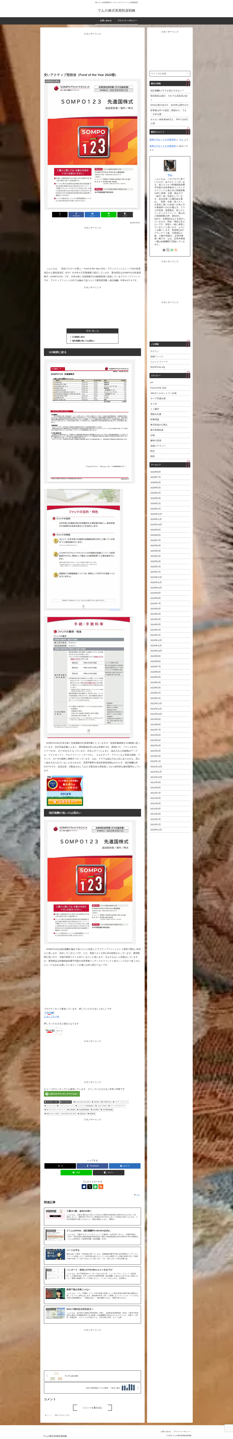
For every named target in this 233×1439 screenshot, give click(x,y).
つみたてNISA (102, 1106)
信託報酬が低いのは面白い (83, 341)
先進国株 (72, 1110)
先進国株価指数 (84, 1110)
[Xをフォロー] (89, 1186)
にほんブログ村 (51, 1016)
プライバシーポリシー (181, 1431)
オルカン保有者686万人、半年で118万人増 (169, 121)
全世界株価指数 (108, 1110)
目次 (88, 330)
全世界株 (96, 1110)
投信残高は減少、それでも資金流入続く (168, 98)
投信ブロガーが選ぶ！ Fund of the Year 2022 (61, 1114)
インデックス (50, 1106)
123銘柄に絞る (78, 337)
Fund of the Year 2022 (82, 1102)
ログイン (154, 351)
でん (181, 139)
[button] (125, 214)
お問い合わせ (166, 1431)
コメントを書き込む (92, 1407)
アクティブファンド (121, 1102)
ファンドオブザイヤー (117, 1106)
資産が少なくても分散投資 (163, 139)
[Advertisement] (92, 53)
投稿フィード (156, 356)
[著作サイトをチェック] (84, 1186)
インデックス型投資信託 (85, 1106)
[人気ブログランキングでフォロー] (62, 1093)
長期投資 (92, 1114)
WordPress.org (157, 367)
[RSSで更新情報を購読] (100, 1186)
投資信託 (83, 1114)
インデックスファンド (66, 1106)
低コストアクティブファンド (55, 1110)
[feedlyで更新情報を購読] (95, 1186)
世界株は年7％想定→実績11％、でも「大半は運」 (168, 112)
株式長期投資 (66, 1102)
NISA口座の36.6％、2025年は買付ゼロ (169, 105)
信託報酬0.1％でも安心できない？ (167, 90)
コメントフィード (159, 362)
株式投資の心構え (52, 1102)
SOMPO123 (107, 1102)
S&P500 (96, 1102)
